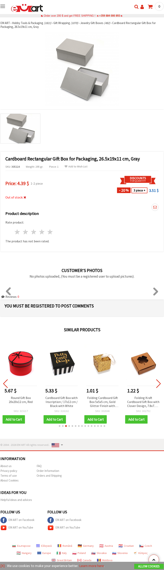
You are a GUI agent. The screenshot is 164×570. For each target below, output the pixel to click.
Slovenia (122, 553)
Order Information (48, 471)
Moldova (107, 560)
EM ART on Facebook (21, 520)
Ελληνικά (46, 546)
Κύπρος (143, 553)
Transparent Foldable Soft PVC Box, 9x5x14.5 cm (143, 402)
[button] (59, 426)
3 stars (34, 232)
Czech (148, 546)
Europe (46, 553)
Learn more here (91, 565)
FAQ (39, 466)
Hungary (27, 553)
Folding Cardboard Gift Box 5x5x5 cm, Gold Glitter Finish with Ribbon (61, 402)
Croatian (129, 546)
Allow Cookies (149, 566)
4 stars (42, 232)
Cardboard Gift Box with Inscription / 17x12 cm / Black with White (21, 402)
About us (6, 466)
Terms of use (8, 475)
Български (23, 546)
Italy (64, 553)
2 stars (26, 232)
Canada (87, 560)
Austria (109, 546)
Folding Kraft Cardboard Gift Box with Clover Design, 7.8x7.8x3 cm (102, 402)
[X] (2, 565)
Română (67, 546)
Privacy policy (8, 471)
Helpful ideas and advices (16, 500)
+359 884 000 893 (109, 15)
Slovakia (102, 553)
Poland (82, 553)
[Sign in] (142, 7)
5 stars (50, 232)
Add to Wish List (77, 166)
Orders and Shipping (49, 475)
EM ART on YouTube (20, 527)
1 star (17, 232)
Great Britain (64, 560)
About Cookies (9, 480)
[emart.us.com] (27, 7)
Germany (88, 546)
